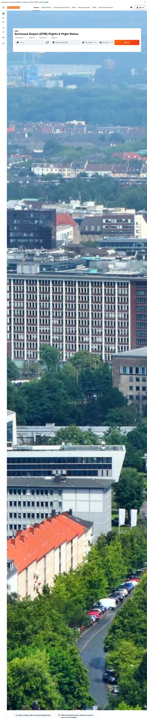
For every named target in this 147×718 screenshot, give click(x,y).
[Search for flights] (3, 14)
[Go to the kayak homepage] (13, 7)
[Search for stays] (3, 18)
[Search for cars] (3, 22)
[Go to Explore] (3, 28)
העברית (45, 2)
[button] (145, 2)
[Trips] (3, 38)
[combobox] (20, 38)
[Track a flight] (3, 32)
